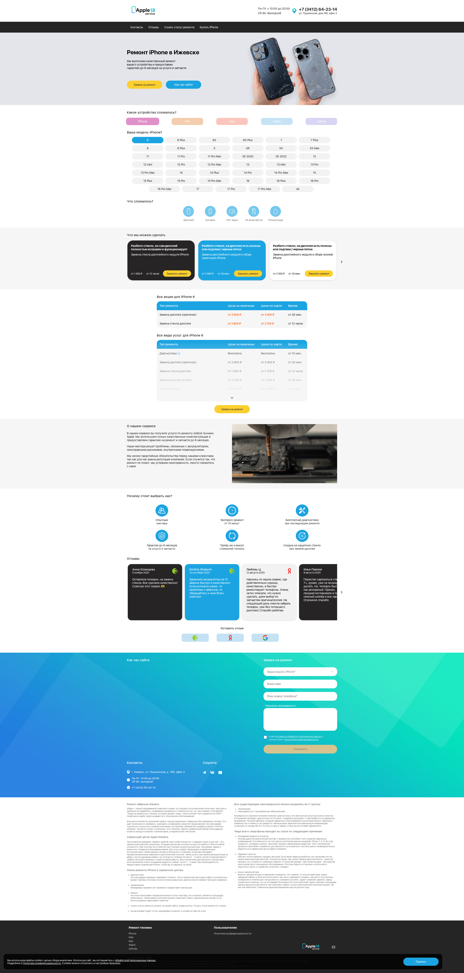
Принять (421, 961)
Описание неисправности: (280, 705)
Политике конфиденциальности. (42, 963)
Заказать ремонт (177, 273)
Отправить (300, 749)
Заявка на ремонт (145, 84)
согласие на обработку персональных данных (298, 736)
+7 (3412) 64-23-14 (318, 9)
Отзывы (153, 27)
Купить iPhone (209, 27)
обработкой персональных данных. (135, 960)
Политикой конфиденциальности (301, 739)
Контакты (136, 27)
